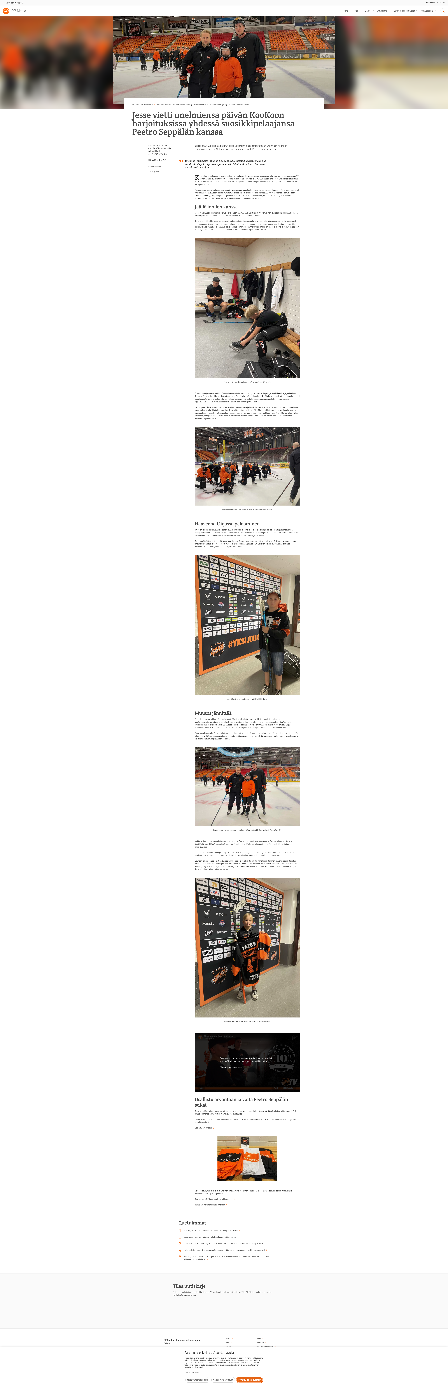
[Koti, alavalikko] (361, 11)
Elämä (367, 10)
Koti (356, 10)
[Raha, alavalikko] (351, 11)
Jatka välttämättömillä (197, 1380)
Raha (346, 10)
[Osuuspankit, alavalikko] (436, 11)
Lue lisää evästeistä (192, 1373)
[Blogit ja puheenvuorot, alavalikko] (418, 11)
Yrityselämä (382, 10)
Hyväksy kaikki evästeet (249, 1380)
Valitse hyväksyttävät (223, 1380)
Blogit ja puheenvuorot (404, 10)
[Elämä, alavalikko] (373, 11)
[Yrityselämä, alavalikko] (390, 11)
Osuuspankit (427, 10)
